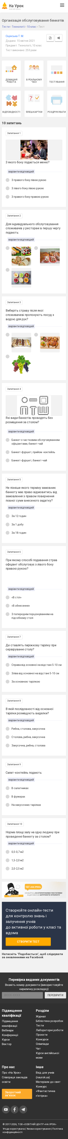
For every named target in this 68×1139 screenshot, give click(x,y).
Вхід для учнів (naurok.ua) (45, 1075)
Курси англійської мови (47, 1055)
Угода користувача (14, 1128)
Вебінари (7, 1030)
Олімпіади (42, 1044)
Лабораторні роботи (49, 1030)
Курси (6, 1039)
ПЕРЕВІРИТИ (55, 995)
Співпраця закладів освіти (14, 1080)
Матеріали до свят (48, 1082)
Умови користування (38, 1128)
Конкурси (42, 1039)
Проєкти (41, 1034)
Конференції (10, 1035)
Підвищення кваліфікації (10, 1023)
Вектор (7, 1044)
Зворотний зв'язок (13, 1094)
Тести (40, 1025)
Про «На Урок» (11, 1072)
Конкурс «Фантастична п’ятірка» (45, 1091)
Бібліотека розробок (49, 1021)
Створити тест (28, 941)
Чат (38, 1048)
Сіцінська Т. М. (15, 36)
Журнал (41, 1016)
